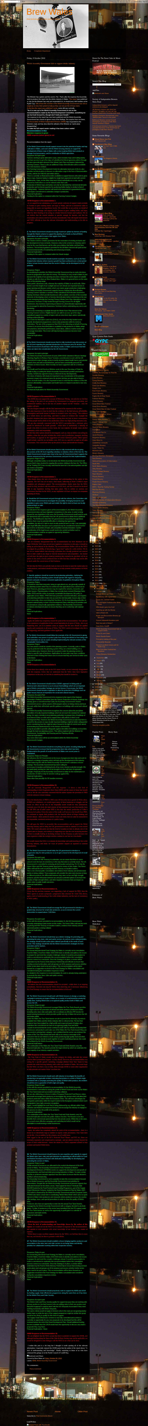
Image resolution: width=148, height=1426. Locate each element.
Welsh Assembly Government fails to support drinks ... (108, 629)
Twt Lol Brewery (97, 513)
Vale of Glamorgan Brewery (101, 518)
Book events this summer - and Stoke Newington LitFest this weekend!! (110, 217)
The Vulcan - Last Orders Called (105, 311)
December (100, 586)
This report (73, 99)
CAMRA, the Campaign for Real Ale (104, 373)
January (99, 680)
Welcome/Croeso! (108, 316)
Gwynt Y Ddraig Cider (99, 422)
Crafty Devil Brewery (99, 383)
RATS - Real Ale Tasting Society (103, 487)
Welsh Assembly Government (47, 1361)
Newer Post (32, 1411)
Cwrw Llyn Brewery (99, 385)
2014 (97, 572)
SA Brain (95, 495)
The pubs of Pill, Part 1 (103, 834)
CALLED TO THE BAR (103, 181)
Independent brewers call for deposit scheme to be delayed (104, 106)
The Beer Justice (101, 265)
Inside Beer (96, 430)
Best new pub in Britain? (104, 623)
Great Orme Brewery (99, 406)
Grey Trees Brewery (99, 411)
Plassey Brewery (98, 476)
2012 (97, 577)
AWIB (34, 1361)
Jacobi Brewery (97, 435)
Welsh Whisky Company (100, 528)
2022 (97, 549)
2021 (97, 552)
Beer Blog (98, 330)
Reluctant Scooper (101, 326)
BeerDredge (106, 202)
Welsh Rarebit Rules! (103, 636)
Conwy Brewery (97, 380)
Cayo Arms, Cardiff (102, 626)
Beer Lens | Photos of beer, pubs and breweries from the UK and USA (107, 227)
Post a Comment (35, 1369)
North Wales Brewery (99, 466)
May (98, 669)
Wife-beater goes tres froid (105, 607)
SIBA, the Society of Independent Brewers (106, 500)
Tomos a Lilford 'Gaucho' (110, 254)
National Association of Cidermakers (104, 461)
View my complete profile (101, 725)
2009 (97, 684)
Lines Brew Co (97, 440)
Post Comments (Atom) (44, 1416)
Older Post (83, 1411)
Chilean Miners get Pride (104, 594)
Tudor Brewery (97, 510)
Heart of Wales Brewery (100, 427)
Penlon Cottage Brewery (100, 471)
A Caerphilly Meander (103, 642)
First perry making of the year (106, 639)
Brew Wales (49, 11)
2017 (97, 563)
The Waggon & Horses (110, 158)
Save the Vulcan (101, 309)
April (98, 672)
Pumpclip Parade (101, 277)
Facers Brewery (97, 393)
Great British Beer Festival (101, 404)
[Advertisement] (57, 1392)
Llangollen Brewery (99, 445)
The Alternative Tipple (103, 246)
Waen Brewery (97, 521)
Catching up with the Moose (105, 610)
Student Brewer (100, 289)
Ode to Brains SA (102, 613)
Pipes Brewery (97, 474)
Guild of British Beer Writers (101, 414)
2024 (97, 543)
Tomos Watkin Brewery (100, 508)
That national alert (100, 141)
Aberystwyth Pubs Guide (104, 314)
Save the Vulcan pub (99, 497)
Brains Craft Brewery (99, 365)
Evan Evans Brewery (99, 391)
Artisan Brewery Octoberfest (105, 654)
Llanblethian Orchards (100, 443)
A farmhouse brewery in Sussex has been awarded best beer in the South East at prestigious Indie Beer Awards (106, 127)
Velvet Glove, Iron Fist (103, 139)
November (100, 588)
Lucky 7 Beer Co (98, 448)
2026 (97, 540)
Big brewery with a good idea (106, 597)
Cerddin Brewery (98, 375)
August (99, 660)
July (98, 663)
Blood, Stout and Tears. (103, 252)
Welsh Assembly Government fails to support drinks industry (51, 63)
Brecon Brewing (97, 367)
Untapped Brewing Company (102, 515)
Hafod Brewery (97, 424)
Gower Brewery (97, 401)
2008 (97, 687)
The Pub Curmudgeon (103, 169)
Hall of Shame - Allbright (103, 771)
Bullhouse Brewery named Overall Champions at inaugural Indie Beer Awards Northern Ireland (104, 121)
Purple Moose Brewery (100, 482)
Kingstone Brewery (98, 437)
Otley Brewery (97, 469)
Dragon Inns (96, 388)
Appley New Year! (100, 248)
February (100, 678)
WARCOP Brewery (98, 523)
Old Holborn (99, 296)
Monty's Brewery (98, 453)
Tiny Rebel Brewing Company (102, 505)
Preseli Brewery (97, 479)
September (101, 658)
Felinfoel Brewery (98, 398)
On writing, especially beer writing (109, 184)
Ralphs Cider (96, 484)
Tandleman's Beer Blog (103, 144)
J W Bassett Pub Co (99, 432)
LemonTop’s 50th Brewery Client (105, 236)
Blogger (114, 750)
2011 (96, 580)
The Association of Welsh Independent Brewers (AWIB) (46, 122)
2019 (97, 557)
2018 (97, 560)
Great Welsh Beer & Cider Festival (104, 409)
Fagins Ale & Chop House (101, 396)
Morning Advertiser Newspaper (103, 456)
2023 (97, 546)
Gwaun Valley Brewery (100, 419)
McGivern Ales (97, 450)
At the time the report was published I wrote (42, 108)
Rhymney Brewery (98, 492)
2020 (97, 554)
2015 (97, 569)
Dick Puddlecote (101, 194)
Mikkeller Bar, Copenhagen (103, 231)
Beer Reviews (100, 234)
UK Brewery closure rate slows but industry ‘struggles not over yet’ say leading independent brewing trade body (106, 111)
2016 (97, 566)
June (98, 666)
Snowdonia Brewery (99, 502)
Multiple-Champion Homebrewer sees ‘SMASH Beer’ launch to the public (105, 116)
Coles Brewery (97, 378)
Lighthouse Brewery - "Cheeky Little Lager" (109, 280)
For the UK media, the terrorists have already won (110, 300)
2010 (97, 583)
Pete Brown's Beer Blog (103, 213)
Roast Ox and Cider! (103, 633)
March (99, 675)
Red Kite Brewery (98, 489)
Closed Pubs (99, 156)
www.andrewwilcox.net (103, 239)
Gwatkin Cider (97, 417)
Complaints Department (42, 51)
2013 (97, 575)
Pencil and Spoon (101, 201)
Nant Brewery (97, 458)
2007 (97, 690)
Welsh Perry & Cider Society (102, 526)
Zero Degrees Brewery (100, 531)
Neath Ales (96, 463)
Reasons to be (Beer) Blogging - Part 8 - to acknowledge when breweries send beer (109, 269)
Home (29, 51)
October (99, 591)
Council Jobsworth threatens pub (107, 620)
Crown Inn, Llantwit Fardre (105, 600)
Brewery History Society (100, 370)
